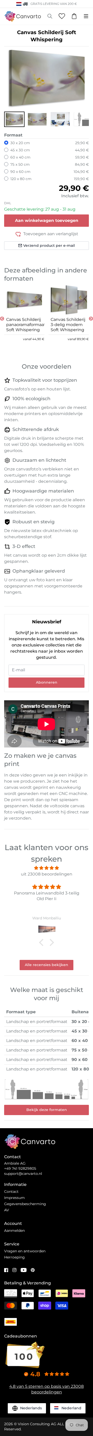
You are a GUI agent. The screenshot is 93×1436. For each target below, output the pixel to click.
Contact (11, 1191)
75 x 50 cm (20, 164)
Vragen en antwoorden (24, 1251)
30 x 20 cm (20, 143)
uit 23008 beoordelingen (46, 874)
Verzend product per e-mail (49, 245)
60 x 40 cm (20, 157)
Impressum (14, 1197)
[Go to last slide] (2, 319)
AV (6, 1210)
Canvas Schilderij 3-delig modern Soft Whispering (68, 324)
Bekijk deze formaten (46, 1109)
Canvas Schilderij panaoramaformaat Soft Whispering (24, 324)
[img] (46, 868)
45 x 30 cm (20, 150)
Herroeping (14, 1257)
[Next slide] (91, 319)
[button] (14, 119)
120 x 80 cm (21, 178)
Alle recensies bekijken (46, 964)
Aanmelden (14, 1230)
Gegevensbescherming (25, 1204)
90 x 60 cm (20, 171)
